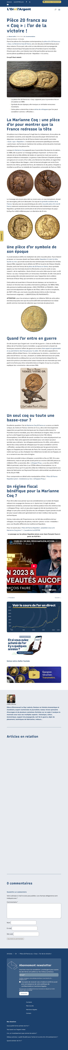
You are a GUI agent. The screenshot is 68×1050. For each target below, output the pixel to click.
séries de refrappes (41, 109)
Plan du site (30, 1006)
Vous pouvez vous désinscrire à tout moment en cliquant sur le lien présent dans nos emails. (37, 989)
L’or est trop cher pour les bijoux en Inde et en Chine (26, 781)
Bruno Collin (12, 36)
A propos (29, 1002)
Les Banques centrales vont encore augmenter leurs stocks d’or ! (30, 868)
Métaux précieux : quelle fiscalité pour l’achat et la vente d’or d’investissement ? (32, 1037)
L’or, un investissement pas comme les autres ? (22, 1033)
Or (24, 36)
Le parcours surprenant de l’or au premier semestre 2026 (27, 825)
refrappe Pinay (36, 463)
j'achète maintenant (52, 2)
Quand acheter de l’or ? (14, 1040)
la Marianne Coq (19, 150)
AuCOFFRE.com (19, 2)
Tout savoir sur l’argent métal (16, 1029)
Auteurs (9, 2)
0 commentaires (30, 36)
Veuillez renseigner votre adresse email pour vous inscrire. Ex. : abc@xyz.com (35, 979)
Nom (8, 923)
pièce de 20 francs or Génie (38, 266)
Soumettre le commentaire (15, 938)
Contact (28, 1013)
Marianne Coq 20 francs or (36, 425)
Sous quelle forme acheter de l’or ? (18, 1026)
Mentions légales (31, 1009)
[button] (1, 236)
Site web (10, 934)
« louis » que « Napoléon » (16, 141)
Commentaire (12, 902)
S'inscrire (24, 993)
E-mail (9, 928)
